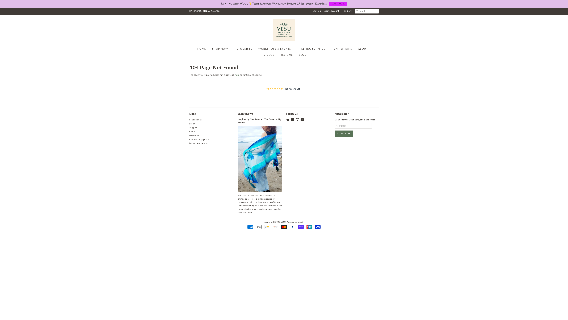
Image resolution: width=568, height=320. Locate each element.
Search (192, 123)
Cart (349, 11)
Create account (331, 11)
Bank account (195, 119)
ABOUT (363, 49)
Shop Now (220, 49)
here (237, 74)
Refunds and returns (198, 143)
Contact (192, 131)
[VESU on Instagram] (297, 120)
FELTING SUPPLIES (313, 49)
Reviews (286, 55)
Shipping (193, 127)
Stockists (244, 49)
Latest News (245, 114)
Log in (316, 11)
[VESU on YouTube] (302, 120)
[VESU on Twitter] (287, 120)
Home (201, 49)
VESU (283, 222)
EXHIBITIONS (343, 49)
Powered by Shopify (296, 222)
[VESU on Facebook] (292, 120)
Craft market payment (199, 139)
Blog (302, 55)
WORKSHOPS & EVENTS (275, 49)
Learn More (338, 4)
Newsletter (194, 135)
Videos (269, 55)
